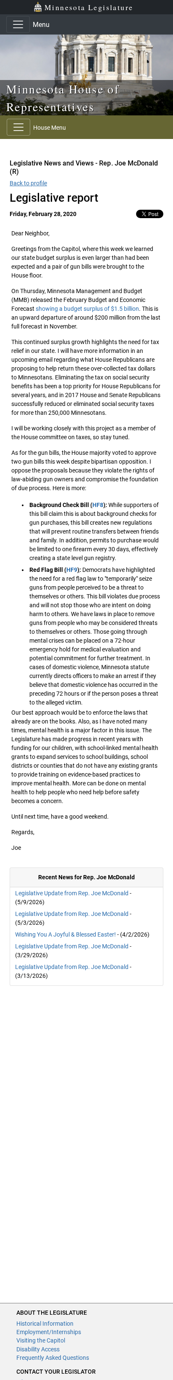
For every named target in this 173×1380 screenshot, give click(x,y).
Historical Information (44, 1323)
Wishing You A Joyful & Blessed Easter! (65, 934)
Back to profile (28, 183)
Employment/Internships (48, 1332)
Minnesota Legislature (89, 7)
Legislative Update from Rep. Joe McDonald (71, 893)
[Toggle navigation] (18, 24)
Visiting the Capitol (40, 1340)
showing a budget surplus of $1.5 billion (87, 308)
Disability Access (38, 1349)
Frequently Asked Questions (52, 1357)
